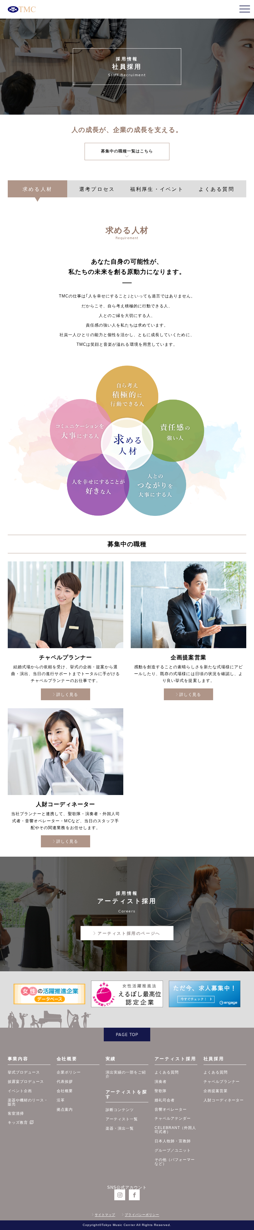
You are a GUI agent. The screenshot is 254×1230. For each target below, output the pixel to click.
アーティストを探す (126, 1094)
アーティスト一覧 (122, 1119)
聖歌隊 (161, 1091)
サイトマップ (105, 1214)
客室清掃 (16, 1113)
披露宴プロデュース (26, 1081)
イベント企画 (20, 1091)
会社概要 (67, 1058)
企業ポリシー (69, 1072)
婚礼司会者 (165, 1100)
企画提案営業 (216, 1091)
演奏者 (161, 1081)
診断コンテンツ (120, 1110)
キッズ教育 (18, 1122)
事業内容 (18, 1058)
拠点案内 (65, 1109)
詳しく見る (67, 694)
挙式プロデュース (24, 1072)
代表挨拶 (65, 1081)
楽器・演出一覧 (120, 1128)
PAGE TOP (127, 1034)
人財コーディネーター (224, 1100)
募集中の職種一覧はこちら (127, 151)
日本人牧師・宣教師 (173, 1141)
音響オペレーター (171, 1109)
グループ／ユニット (173, 1150)
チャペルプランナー (222, 1081)
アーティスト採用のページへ (129, 933)
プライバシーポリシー (142, 1214)
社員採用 (214, 1058)
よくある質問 (167, 1072)
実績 (111, 1058)
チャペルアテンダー (173, 1118)
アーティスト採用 (175, 1058)
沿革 (61, 1100)
